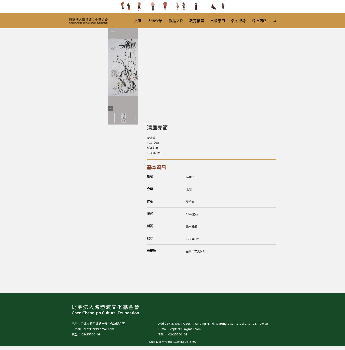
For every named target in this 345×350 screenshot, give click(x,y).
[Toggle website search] (274, 20)
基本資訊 (156, 167)
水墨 (189, 189)
